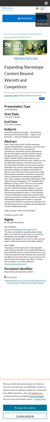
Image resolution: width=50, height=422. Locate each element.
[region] (25, 400)
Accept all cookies (25, 407)
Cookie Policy (40, 399)
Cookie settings (36, 396)
